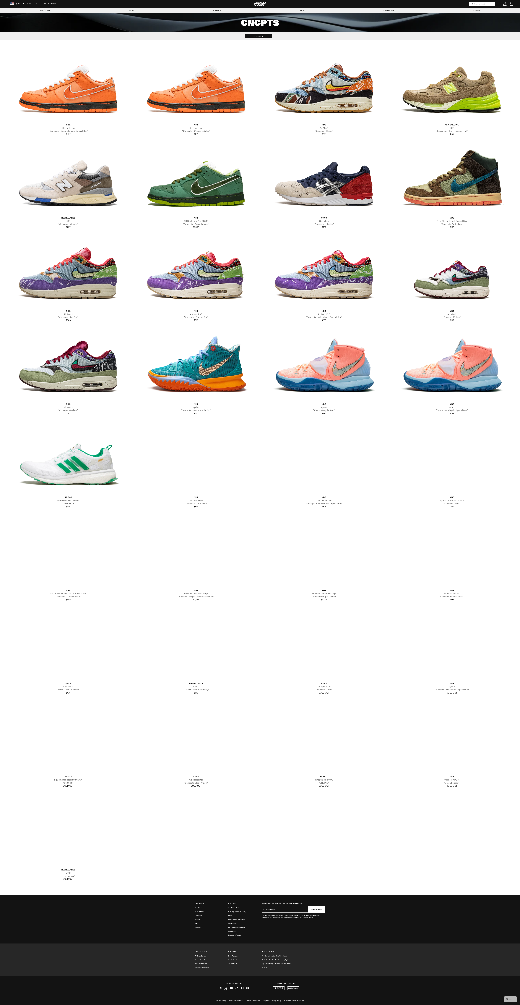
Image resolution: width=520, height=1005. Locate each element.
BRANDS (476, 10)
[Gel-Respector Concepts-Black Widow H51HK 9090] (196, 738)
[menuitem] (28, 3)
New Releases (233, 956)
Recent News (268, 951)
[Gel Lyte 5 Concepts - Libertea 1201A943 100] (324, 179)
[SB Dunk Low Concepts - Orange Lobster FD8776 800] (196, 86)
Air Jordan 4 (232, 963)
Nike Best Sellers (201, 963)
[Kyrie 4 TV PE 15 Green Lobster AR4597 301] (452, 738)
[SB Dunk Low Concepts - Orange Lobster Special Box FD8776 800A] (68, 86)
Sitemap (198, 927)
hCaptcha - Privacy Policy (272, 1000)
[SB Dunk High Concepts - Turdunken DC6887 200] (196, 459)
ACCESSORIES (388, 10)
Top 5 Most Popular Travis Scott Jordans (276, 963)
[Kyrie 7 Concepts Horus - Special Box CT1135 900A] (196, 366)
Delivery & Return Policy (237, 911)
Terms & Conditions (236, 1000)
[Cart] (511, 4)
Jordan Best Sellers (202, 960)
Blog (29, 3)
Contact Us (232, 931)
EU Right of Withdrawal (236, 927)
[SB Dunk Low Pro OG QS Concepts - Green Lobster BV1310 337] (196, 179)
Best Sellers (201, 951)
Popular (232, 951)
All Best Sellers (200, 956)
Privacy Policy (221, 1000)
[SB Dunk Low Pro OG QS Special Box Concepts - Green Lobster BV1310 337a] (68, 552)
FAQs (230, 915)
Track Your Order (234, 908)
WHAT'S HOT (45, 10)
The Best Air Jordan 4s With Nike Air (274, 956)
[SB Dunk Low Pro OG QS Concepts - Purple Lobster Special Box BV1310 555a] (196, 552)
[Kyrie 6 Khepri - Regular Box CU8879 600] (324, 366)
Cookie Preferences (253, 1000)
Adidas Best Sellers (202, 967)
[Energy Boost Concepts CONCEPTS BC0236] (68, 459)
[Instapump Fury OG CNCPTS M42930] (324, 738)
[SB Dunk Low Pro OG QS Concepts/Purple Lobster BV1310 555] (324, 552)
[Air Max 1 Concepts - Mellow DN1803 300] (68, 366)
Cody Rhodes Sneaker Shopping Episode (276, 960)
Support (232, 903)
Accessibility (232, 923)
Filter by (260, 36)
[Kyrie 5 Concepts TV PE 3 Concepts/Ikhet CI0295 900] (452, 459)
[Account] (505, 4)
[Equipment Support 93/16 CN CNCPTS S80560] (68, 738)
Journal (197, 919)
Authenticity (50, 3)
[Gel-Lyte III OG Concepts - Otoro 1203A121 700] (324, 645)
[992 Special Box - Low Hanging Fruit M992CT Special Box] (452, 86)
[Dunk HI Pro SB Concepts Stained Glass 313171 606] (452, 552)
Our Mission (199, 908)
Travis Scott (232, 960)
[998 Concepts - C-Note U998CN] (68, 179)
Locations (198, 915)
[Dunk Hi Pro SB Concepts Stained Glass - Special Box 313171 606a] (324, 459)
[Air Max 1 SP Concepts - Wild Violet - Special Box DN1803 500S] (324, 272)
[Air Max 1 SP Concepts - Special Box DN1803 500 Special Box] (196, 272)
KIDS (302, 10)
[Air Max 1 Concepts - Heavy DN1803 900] (324, 86)
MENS (131, 10)
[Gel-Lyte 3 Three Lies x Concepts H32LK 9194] (68, 645)
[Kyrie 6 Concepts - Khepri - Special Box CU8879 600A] (452, 366)
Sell (38, 3)
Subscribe (316, 909)
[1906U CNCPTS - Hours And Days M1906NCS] (196, 645)
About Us (199, 903)
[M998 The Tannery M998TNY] (68, 831)
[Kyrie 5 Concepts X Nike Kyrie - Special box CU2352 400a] (452, 645)
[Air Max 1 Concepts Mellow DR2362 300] (452, 272)
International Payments (236, 919)
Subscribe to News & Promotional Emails (282, 903)
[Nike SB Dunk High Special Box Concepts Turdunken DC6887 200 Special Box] (452, 179)
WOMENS (217, 10)
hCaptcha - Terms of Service (294, 1000)
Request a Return (234, 935)
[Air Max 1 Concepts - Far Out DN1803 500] (68, 272)
